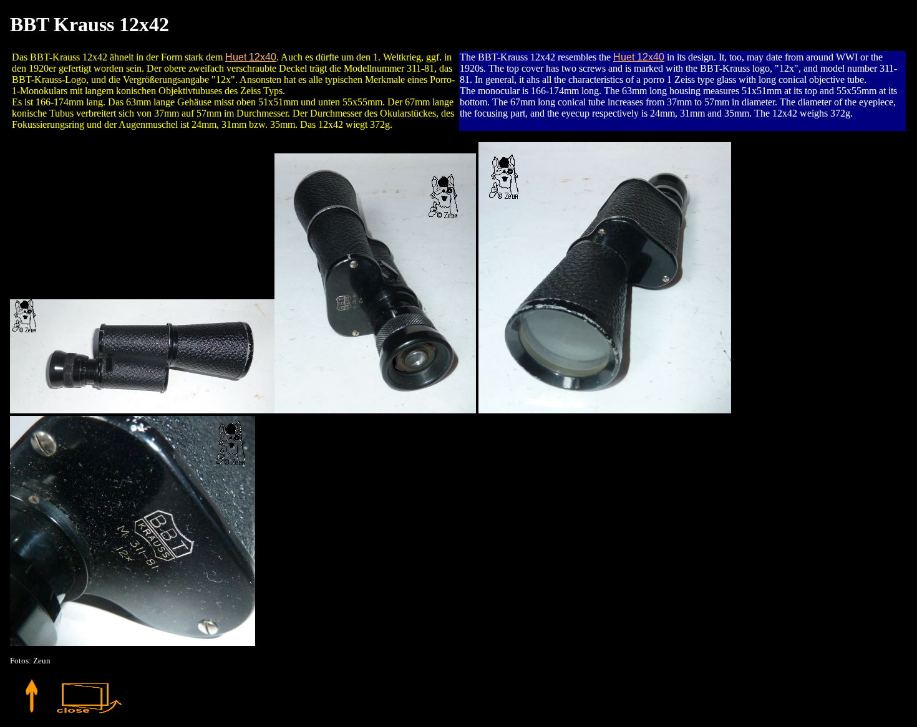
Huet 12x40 (250, 57)
